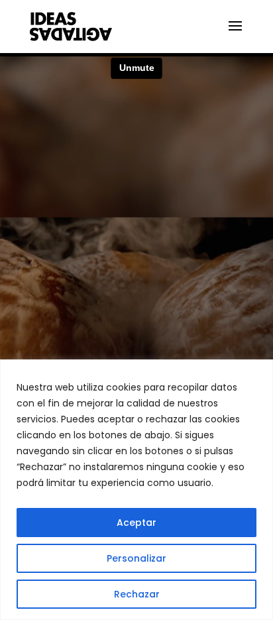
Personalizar (136, 558)
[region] (136, 489)
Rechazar (137, 594)
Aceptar (136, 522)
